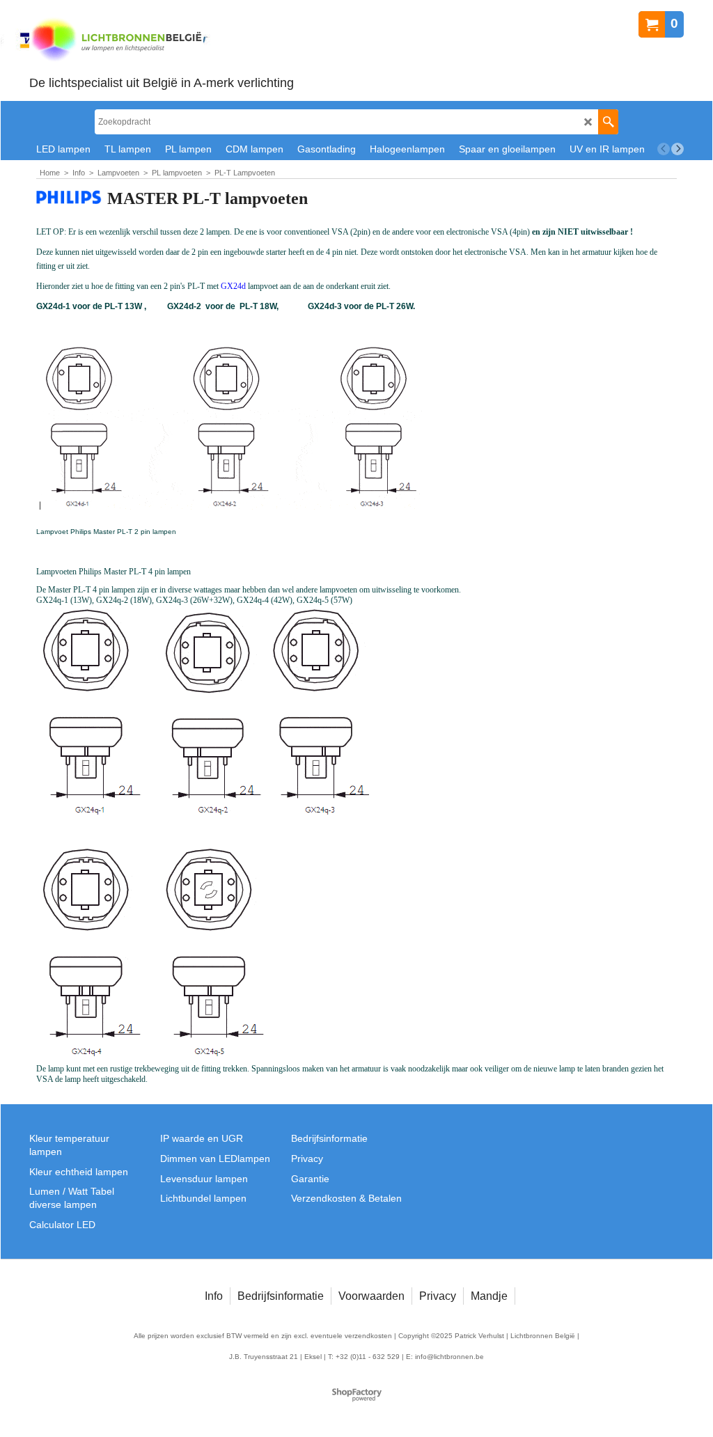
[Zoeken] (608, 121)
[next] (677, 149)
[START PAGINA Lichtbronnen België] (161, 40)
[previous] (663, 149)
